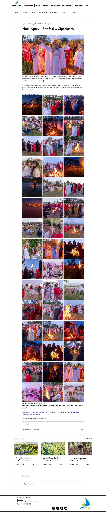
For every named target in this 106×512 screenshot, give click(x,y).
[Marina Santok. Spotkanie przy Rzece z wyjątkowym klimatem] (26, 448)
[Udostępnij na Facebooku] (23, 424)
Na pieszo (53, 12)
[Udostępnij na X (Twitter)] (27, 424)
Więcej (73, 12)
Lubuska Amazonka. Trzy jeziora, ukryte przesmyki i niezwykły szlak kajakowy (51, 459)
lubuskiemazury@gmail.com (30, 502)
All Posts (17, 12)
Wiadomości (64, 12)
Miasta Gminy (42, 418)
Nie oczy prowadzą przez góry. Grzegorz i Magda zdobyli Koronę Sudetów (78, 459)
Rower (25, 12)
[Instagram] (53, 508)
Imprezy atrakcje (34, 418)
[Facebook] (61, 508)
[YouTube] (65, 508)
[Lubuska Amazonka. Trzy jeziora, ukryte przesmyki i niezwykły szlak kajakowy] (53, 448)
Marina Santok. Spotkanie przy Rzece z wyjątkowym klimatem (24, 459)
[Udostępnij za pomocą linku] (35, 424)
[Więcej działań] (83, 24)
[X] (57, 508)
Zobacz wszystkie (87, 438)
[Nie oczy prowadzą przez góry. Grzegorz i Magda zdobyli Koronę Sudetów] (80, 448)
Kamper (33, 12)
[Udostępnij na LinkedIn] (31, 424)
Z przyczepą (43, 12)
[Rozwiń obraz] (32, 105)
